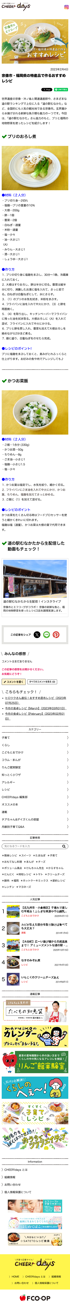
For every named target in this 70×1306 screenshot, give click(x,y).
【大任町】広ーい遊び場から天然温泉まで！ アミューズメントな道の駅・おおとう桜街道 (44, 943)
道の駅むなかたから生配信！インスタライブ (32, 601)
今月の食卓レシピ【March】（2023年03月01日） (36, 708)
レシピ (24, 965)
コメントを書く (14, 682)
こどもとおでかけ (30, 916)
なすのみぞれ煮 (30, 960)
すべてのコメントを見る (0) (42, 682)
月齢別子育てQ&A (13, 826)
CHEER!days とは (16, 1169)
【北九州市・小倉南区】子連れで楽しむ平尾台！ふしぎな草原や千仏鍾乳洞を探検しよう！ (44, 909)
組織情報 (9, 1177)
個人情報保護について (17, 1192)
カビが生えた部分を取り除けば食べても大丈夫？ (44, 926)
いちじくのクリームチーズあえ (40, 977)
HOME (15, 1276)
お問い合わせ (12, 1184)
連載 (4, 812)
